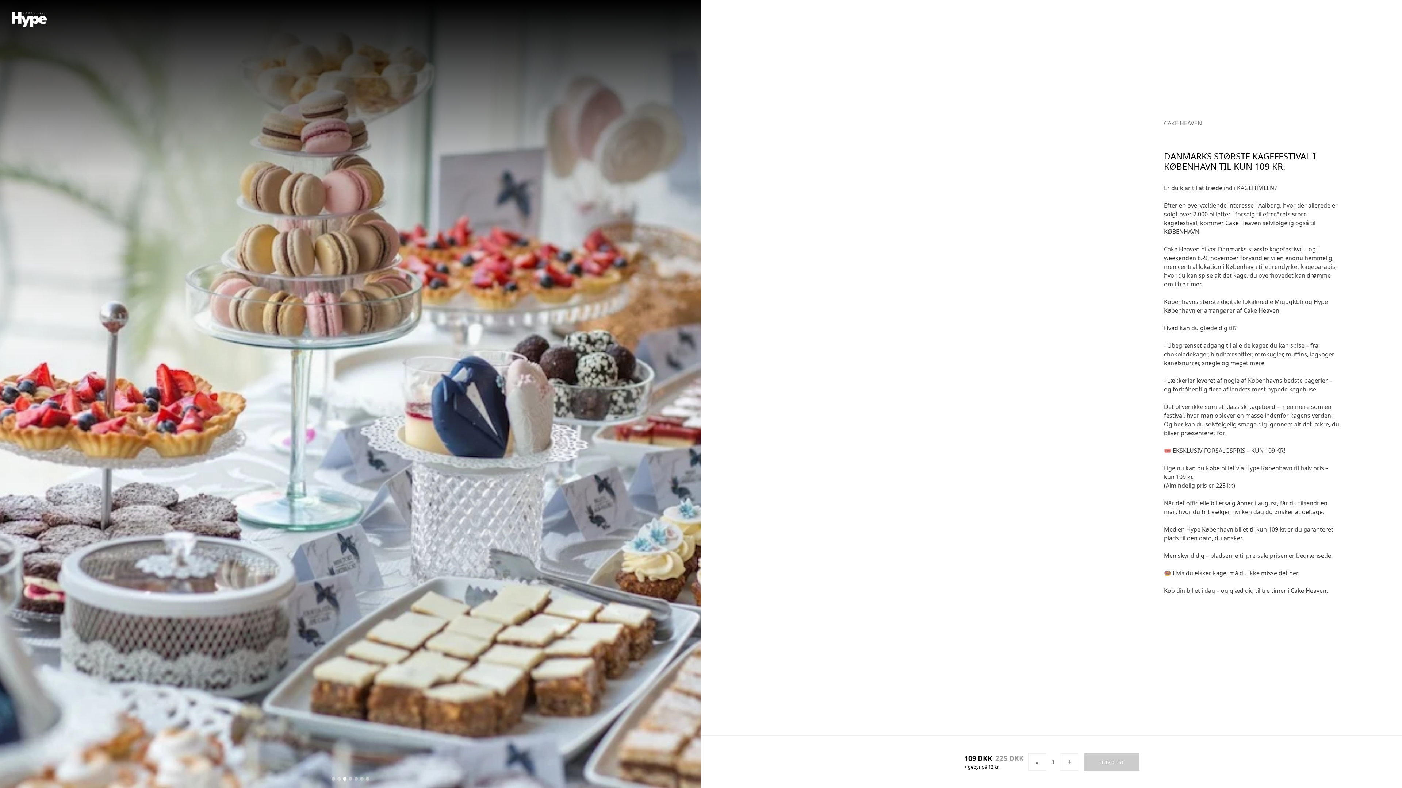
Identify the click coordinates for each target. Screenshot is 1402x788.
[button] (175, 394)
